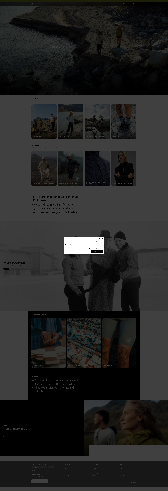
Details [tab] (84, 241)
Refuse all (71, 251)
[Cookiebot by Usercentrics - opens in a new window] (99, 238)
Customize (83, 251)
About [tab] (97, 241)
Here (88, 248)
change (69, 248)
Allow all (96, 251)
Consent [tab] (71, 241)
